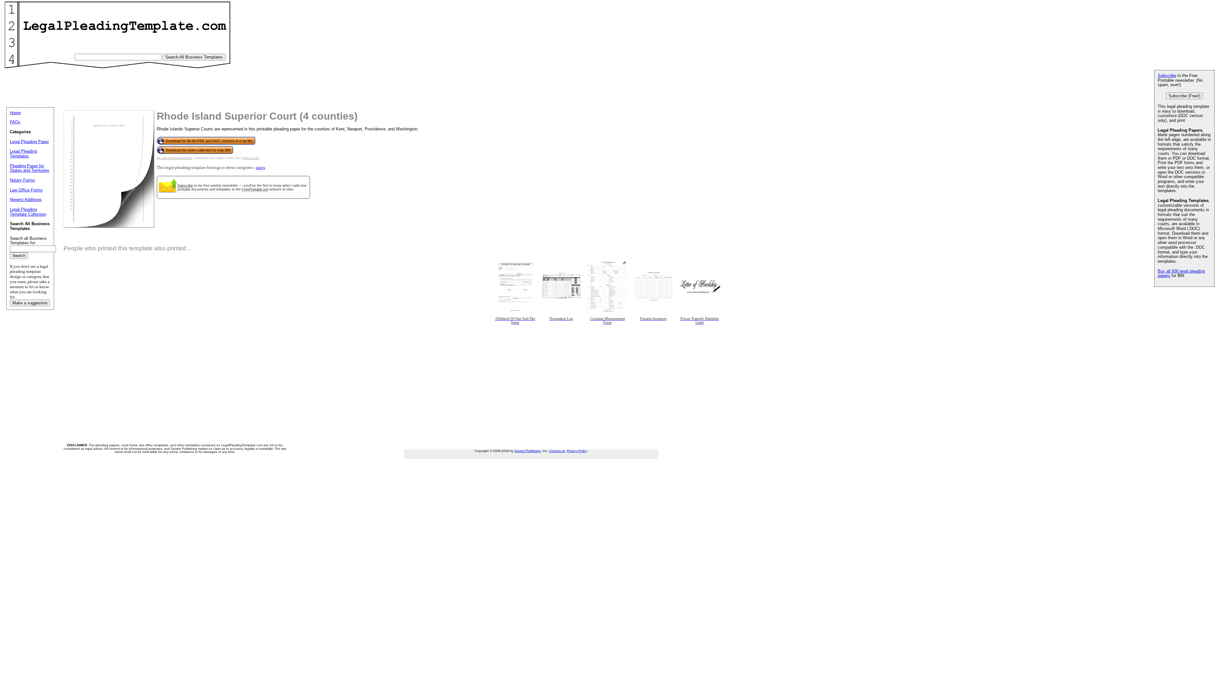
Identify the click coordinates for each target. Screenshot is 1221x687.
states (260, 167)
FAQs (15, 122)
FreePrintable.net (255, 189)
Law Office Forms (26, 190)
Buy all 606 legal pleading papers (1181, 273)
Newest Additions (26, 199)
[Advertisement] (123, 84)
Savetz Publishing (527, 451)
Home (15, 112)
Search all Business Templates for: (28, 241)
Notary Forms (22, 180)
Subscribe (185, 185)
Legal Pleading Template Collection (28, 212)
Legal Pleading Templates (23, 153)
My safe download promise (174, 158)
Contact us (557, 451)
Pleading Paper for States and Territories (29, 168)
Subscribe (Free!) (1184, 96)
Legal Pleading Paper (29, 141)
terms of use (251, 158)
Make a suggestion (29, 303)
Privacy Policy (577, 451)
